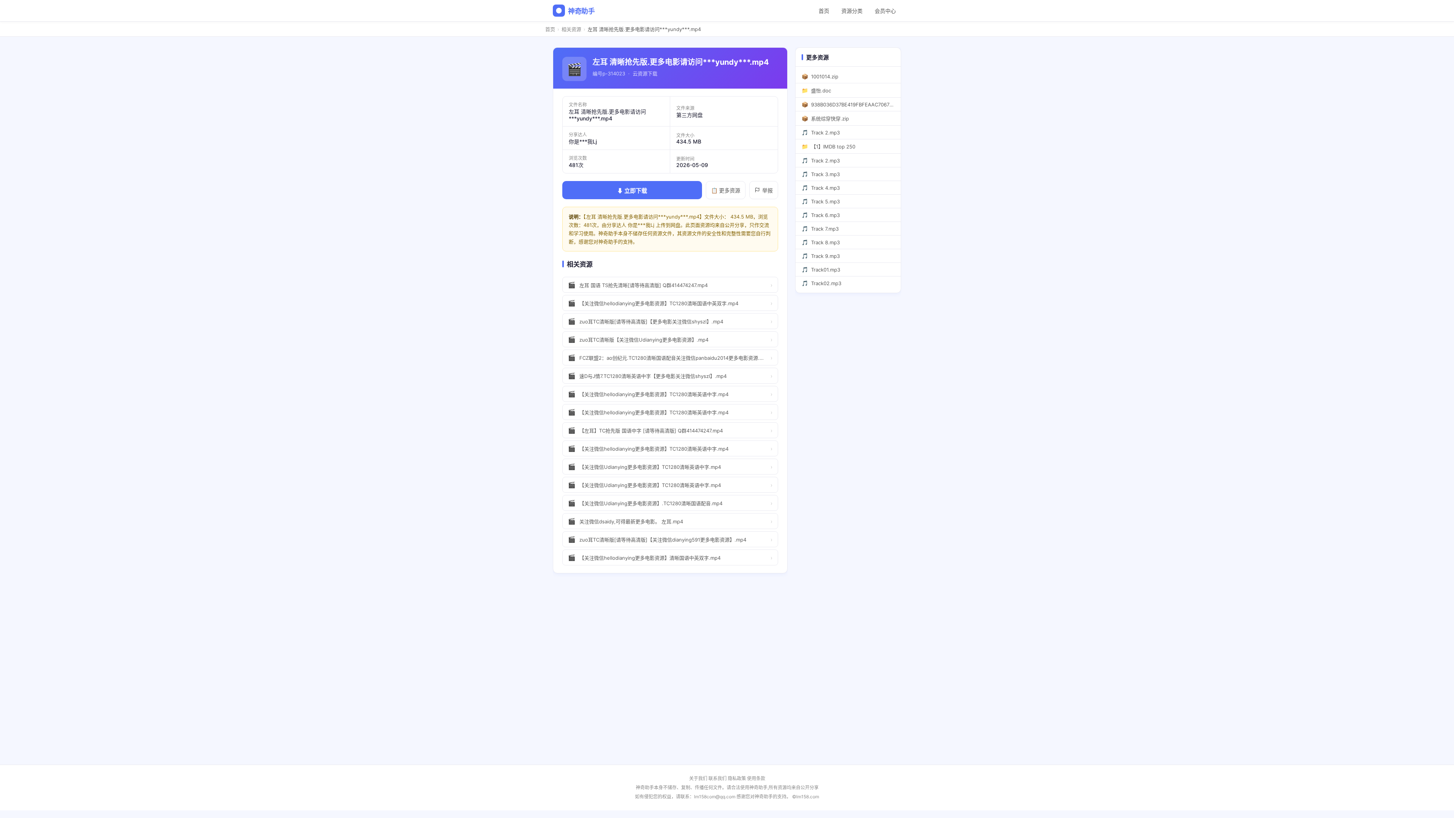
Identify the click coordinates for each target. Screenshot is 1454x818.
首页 (824, 11)
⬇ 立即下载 (632, 190)
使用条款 (756, 778)
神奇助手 (581, 11)
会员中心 (885, 11)
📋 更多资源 (725, 190)
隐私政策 (737, 778)
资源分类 (852, 11)
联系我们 (717, 778)
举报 (767, 190)
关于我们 (698, 778)
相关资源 (571, 29)
